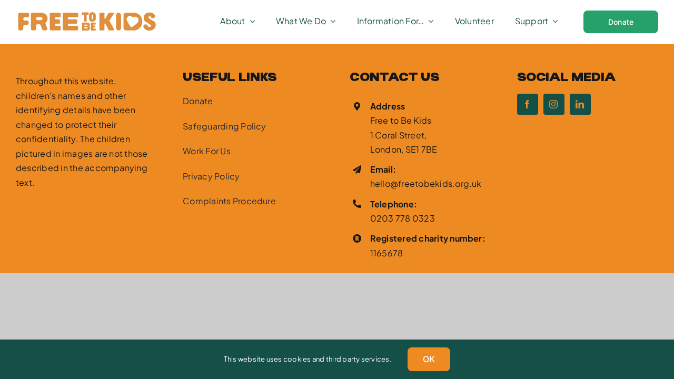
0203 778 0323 (402, 218)
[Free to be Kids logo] (86, 14)
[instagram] (553, 104)
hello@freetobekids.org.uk (426, 183)
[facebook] (527, 104)
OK (429, 359)
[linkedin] (580, 104)
